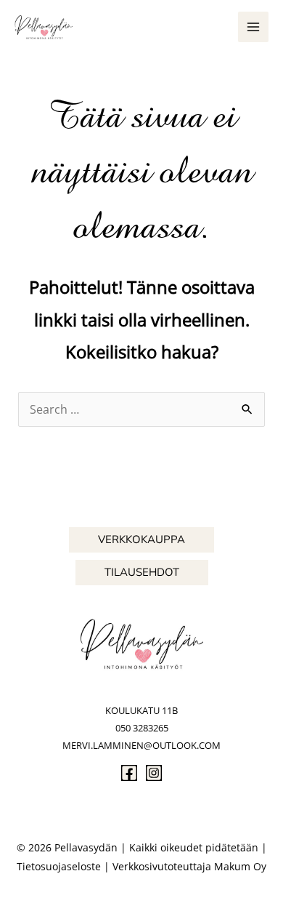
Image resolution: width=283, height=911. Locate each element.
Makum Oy (240, 866)
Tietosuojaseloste (59, 866)
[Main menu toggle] (253, 27)
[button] (141, 540)
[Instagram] (154, 773)
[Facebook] (129, 773)
